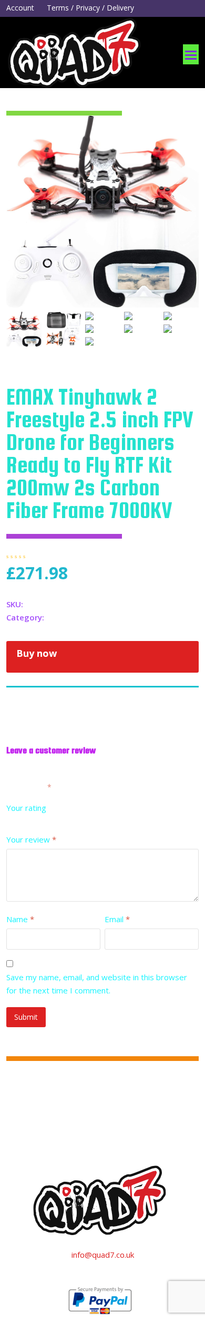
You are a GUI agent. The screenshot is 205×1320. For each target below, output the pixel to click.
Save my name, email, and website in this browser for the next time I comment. (96, 984)
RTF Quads (66, 617)
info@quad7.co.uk (102, 1254)
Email (117, 919)
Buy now (36, 653)
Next (190, 232)
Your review (31, 839)
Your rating (26, 807)
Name (20, 919)
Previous (15, 232)
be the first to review (85, 555)
